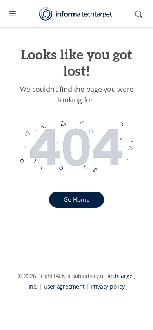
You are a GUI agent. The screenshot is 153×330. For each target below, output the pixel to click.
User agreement (64, 286)
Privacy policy (108, 286)
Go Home (76, 199)
